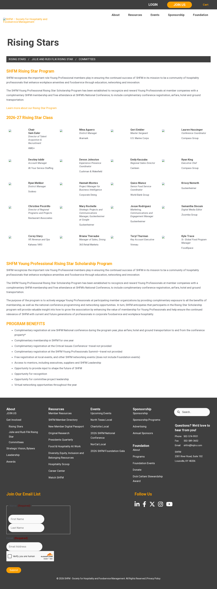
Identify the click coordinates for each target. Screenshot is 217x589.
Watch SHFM (56, 477)
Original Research (58, 433)
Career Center (56, 470)
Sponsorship (140, 413)
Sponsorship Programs (146, 419)
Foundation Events (144, 463)
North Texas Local (101, 419)
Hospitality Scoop (58, 464)
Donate (137, 469)
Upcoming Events (101, 413)
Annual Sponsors (143, 433)
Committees (87, 59)
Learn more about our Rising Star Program (31, 108)
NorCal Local (98, 444)
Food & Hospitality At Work (64, 446)
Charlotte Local (100, 426)
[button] (179, 5)
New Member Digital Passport (66, 426)
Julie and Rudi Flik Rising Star (52, 59)
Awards (11, 461)
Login (153, 5)
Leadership (13, 455)
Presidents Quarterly (60, 439)
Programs (139, 456)
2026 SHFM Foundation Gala (108, 451)
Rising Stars (17, 59)
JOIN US (11, 413)
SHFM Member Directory (63, 419)
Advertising (139, 426)
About (136, 449)
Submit (14, 570)
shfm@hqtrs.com (193, 445)
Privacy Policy (153, 578)
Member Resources (60, 413)
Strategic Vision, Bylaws (20, 448)
